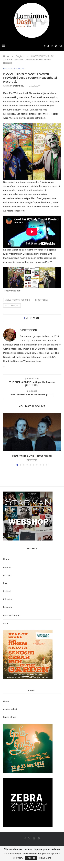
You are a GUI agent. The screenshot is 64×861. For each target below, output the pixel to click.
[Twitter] (48, 46)
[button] (6, 439)
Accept (31, 857)
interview (7, 599)
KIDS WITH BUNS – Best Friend (32, 455)
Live (5, 583)
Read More (45, 858)
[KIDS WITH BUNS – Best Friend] (32, 432)
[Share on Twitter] (34, 318)
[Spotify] (56, 46)
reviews (7, 575)
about (6, 623)
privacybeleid (10, 709)
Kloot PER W (41, 300)
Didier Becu (18, 86)
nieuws (7, 567)
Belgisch (20, 56)
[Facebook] (44, 46)
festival (7, 591)
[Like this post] (27, 318)
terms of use (9, 717)
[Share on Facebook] (31, 318)
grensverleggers (11, 615)
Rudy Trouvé (12, 305)
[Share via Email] (37, 318)
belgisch (7, 607)
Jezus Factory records (17, 300)
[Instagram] (52, 46)
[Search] (60, 46)
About (6, 701)
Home (6, 56)
